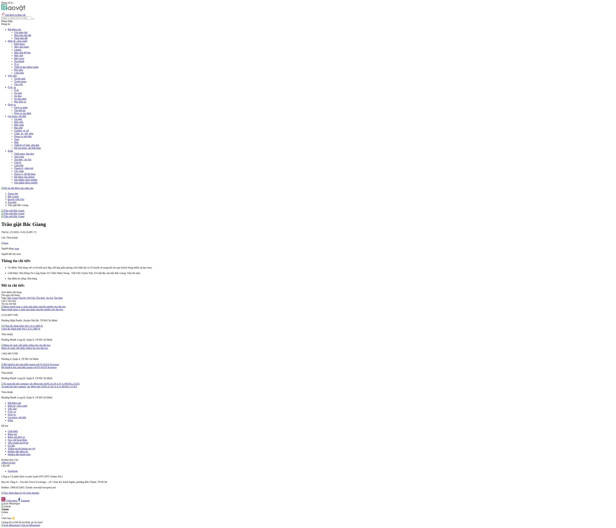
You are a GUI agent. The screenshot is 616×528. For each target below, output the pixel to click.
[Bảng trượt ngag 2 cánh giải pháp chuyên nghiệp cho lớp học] (33, 306)
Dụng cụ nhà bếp (23, 136)
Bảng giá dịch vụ (16, 437)
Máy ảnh (18, 55)
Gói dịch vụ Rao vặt (15, 14)
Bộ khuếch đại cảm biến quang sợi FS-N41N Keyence (29, 367)
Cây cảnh (19, 171)
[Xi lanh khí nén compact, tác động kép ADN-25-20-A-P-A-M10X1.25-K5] (40, 383)
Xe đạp (17, 96)
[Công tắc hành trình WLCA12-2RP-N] (22, 326)
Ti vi (16, 64)
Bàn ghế (18, 127)
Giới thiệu (13, 431)
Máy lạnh (19, 124)
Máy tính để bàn (22, 52)
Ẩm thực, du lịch (22, 159)
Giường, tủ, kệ (21, 130)
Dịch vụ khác (21, 107)
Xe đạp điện (20, 98)
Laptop (17, 49)
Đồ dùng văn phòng (24, 177)
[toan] (4, 243)
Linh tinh (18, 165)
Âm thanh (19, 61)
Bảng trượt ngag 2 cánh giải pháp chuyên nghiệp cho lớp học (32, 309)
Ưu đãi (11, 445)
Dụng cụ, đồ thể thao (24, 174)
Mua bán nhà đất (22, 35)
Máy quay (19, 58)
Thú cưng (19, 156)
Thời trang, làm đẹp (24, 153)
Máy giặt (18, 122)
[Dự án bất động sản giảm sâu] (17, 188)
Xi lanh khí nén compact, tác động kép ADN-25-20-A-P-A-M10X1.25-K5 (39, 386)
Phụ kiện (18, 70)
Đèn (16, 142)
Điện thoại (19, 44)
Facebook (13, 471)
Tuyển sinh (19, 78)
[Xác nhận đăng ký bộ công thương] (20, 493)
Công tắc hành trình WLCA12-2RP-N (20, 328)
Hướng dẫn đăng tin (18, 451)
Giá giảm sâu (20, 32)
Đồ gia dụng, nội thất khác (27, 148)
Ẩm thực (12, 202)
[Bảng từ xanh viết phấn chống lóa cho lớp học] (26, 345)
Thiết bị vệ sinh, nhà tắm (26, 145)
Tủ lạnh (18, 119)
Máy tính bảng (21, 46)
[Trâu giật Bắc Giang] (12, 210)
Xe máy (18, 93)
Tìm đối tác (20, 110)
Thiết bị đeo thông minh (26, 67)
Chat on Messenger (30, 525)
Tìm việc (18, 84)
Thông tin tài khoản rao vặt (21, 448)
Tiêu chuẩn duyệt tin (18, 442)
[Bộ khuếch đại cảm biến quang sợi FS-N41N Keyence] (30, 364)
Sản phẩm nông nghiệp (26, 182)
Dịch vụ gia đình (22, 113)
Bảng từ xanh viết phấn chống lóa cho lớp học (24, 348)
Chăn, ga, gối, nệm (23, 133)
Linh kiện (19, 72)
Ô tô (16, 90)
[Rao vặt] (13, 10)
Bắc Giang (13, 196)
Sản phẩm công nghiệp (25, 179)
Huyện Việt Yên (16, 199)
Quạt (16, 139)
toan (17, 248)
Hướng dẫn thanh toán (19, 454)
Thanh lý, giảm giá (23, 168)
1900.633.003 (8, 462)
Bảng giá (12, 434)
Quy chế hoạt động (17, 440)
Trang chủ (13, 193)
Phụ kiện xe (20, 101)
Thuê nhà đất (20, 38)
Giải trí (17, 162)
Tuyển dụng (20, 81)
